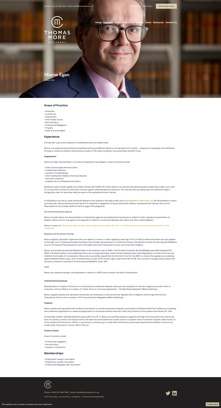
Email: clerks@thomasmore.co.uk (80, 6)
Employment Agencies (71, 225)
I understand (212, 404)
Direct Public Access (166, 6)
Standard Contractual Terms (141, 6)
